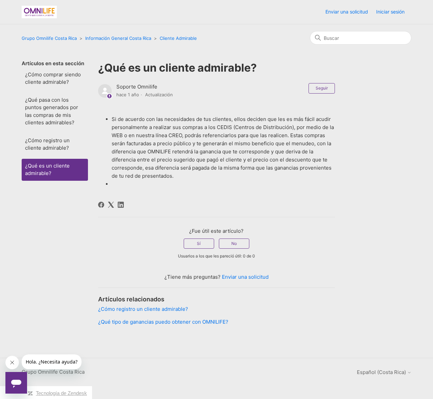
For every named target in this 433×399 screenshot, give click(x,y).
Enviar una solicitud (346, 12)
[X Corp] (111, 205)
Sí (199, 243)
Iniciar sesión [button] (390, 12)
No (234, 243)
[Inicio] (39, 12)
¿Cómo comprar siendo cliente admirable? (53, 78)
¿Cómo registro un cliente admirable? (47, 144)
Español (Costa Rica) (382, 372)
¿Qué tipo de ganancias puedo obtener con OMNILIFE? (163, 322)
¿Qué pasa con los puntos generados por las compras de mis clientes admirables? (51, 111)
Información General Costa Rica (118, 38)
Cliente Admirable (178, 38)
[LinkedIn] (121, 205)
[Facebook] (101, 205)
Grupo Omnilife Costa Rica (49, 38)
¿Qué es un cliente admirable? (47, 170)
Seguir (322, 88)
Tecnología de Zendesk (61, 393)
